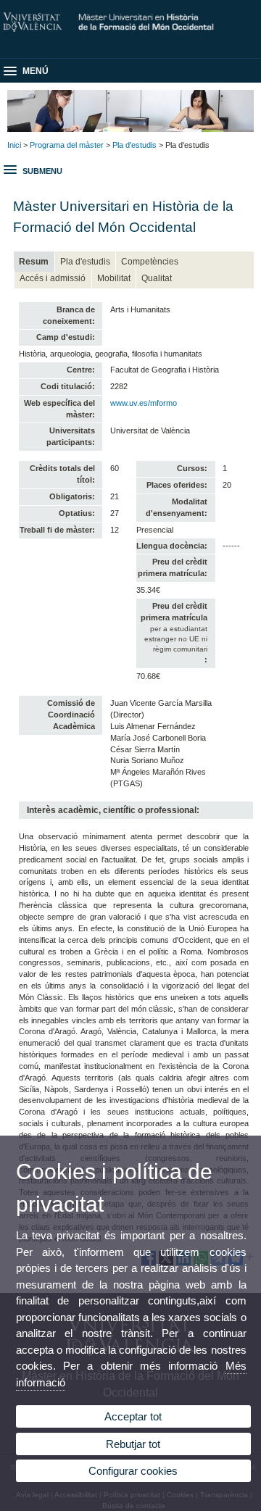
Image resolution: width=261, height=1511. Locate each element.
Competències (149, 262)
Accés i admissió (53, 278)
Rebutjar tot (133, 1444)
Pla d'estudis (134, 145)
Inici (14, 145)
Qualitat (156, 278)
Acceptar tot (133, 1416)
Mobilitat (113, 278)
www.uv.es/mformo (143, 403)
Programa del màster (67, 145)
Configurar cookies (133, 1471)
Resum (34, 262)
